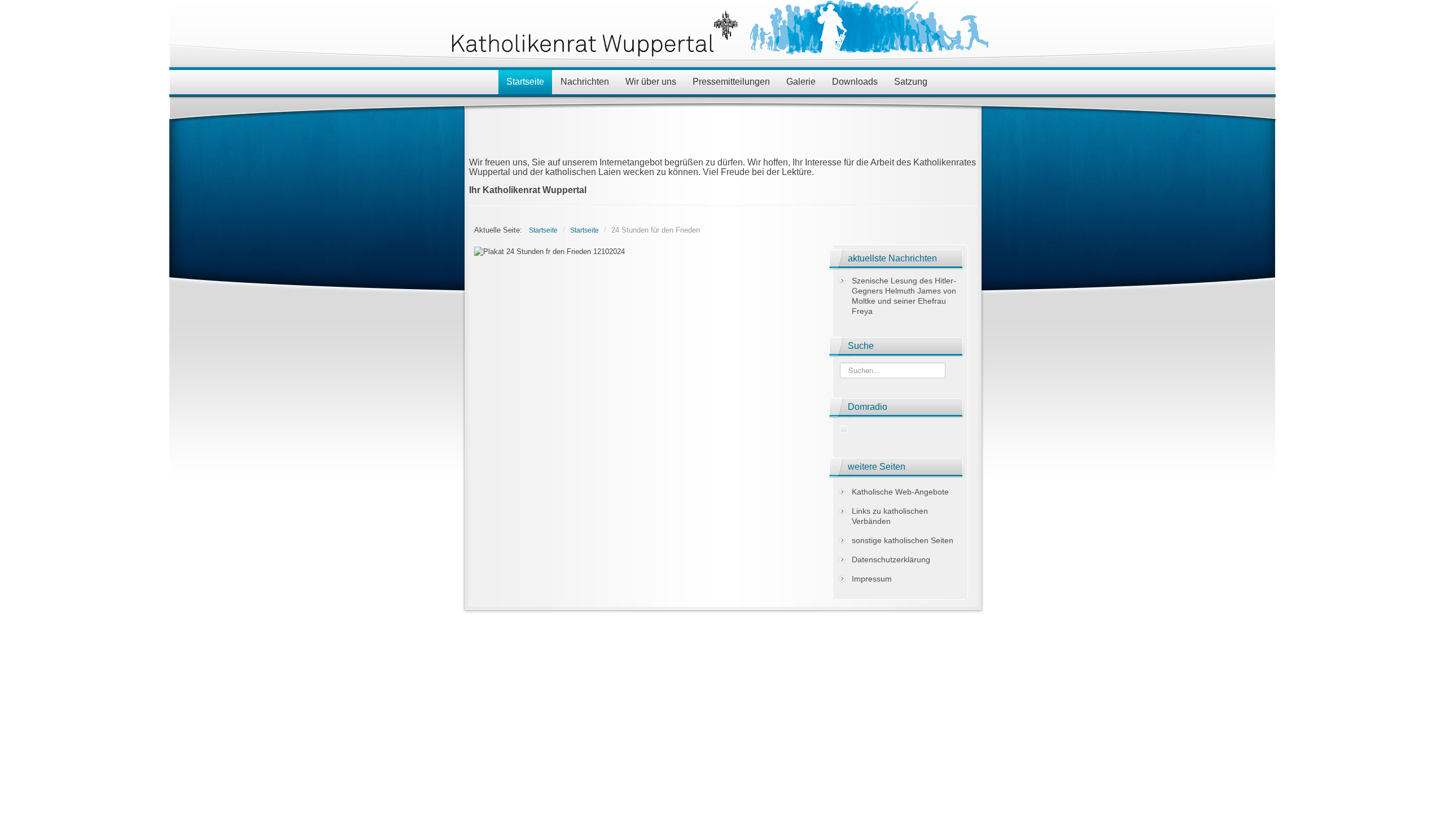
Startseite (525, 81)
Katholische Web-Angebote (900, 491)
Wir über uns (650, 81)
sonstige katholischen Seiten (902, 540)
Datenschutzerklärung (891, 559)
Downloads (855, 81)
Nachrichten (585, 81)
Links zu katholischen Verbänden (890, 516)
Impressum (872, 578)
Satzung (910, 81)
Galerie (801, 81)
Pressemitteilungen (731, 81)
